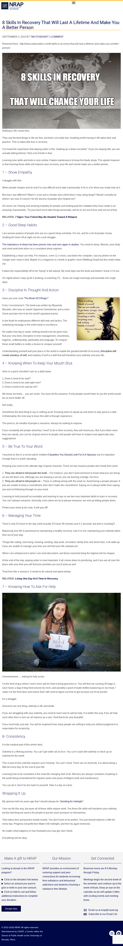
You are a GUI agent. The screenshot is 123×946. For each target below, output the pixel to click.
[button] (73, 2)
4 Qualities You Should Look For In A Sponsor (71, 454)
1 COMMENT (56, 36)
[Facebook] (119, 933)
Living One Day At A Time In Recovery (36, 578)
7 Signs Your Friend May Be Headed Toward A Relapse (46, 217)
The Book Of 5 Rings (35, 298)
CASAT (20, 931)
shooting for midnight (71, 801)
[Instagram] (112, 933)
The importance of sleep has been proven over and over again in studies (40, 244)
